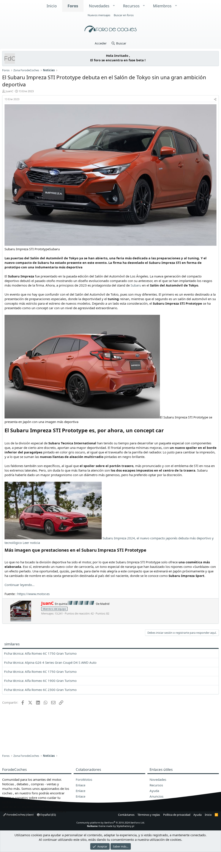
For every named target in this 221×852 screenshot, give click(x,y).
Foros (73, 5)
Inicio (52, 5)
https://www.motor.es (33, 594)
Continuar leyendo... (20, 585)
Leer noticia (31, 542)
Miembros (162, 5)
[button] (114, 5)
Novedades (99, 5)
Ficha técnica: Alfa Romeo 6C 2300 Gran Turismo (40, 689)
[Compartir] (215, 99)
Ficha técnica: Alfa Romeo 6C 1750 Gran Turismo (40, 653)
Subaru (136, 285)
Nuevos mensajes (99, 15)
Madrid (104, 604)
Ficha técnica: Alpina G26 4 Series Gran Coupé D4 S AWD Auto (50, 662)
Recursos (131, 5)
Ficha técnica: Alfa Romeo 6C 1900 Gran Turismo (40, 680)
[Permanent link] (166, 430)
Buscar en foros (124, 15)
